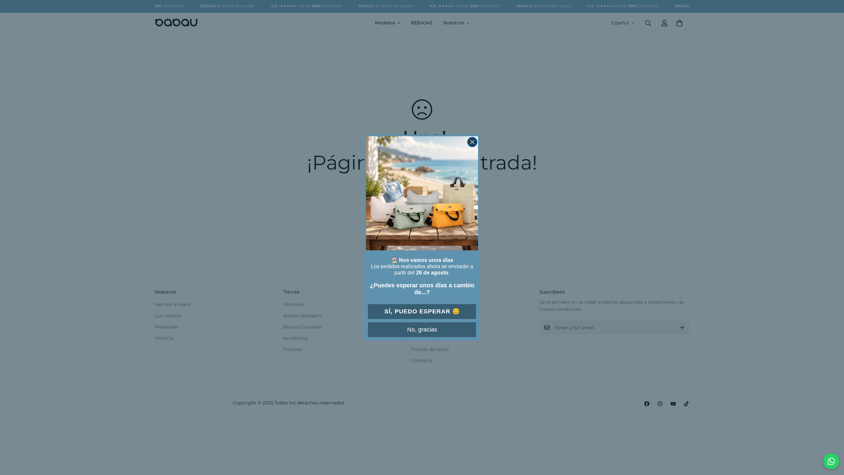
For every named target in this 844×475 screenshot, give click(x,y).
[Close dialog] (472, 142)
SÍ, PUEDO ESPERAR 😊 (422, 311)
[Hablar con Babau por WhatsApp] (831, 461)
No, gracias (422, 329)
